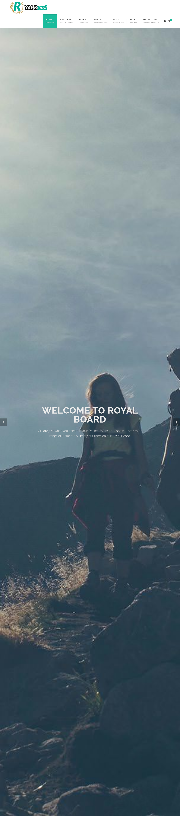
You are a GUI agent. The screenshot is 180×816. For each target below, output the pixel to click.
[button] (3, 422)
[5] (169, 21)
